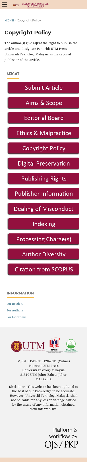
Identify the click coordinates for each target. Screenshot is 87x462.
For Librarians (16, 317)
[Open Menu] (4, 4)
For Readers (15, 304)
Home (9, 20)
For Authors (15, 310)
